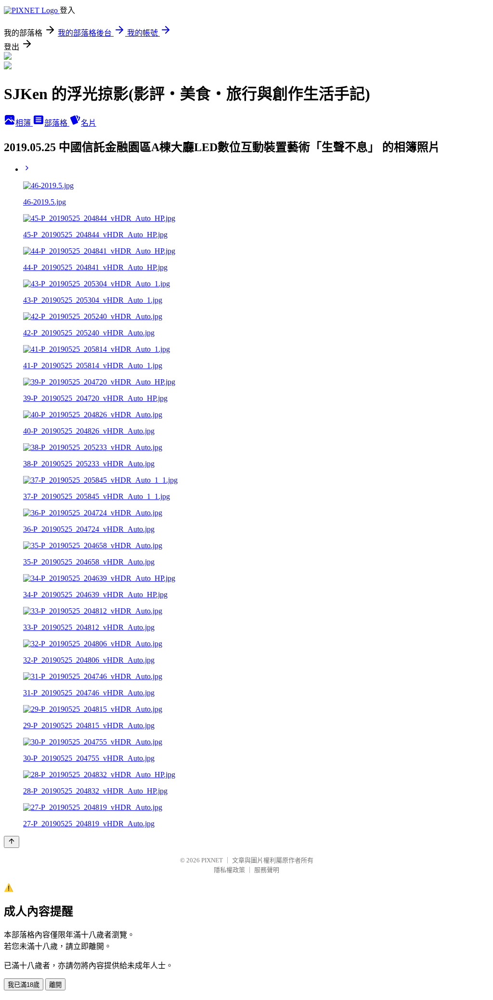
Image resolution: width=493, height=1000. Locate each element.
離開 (55, 984)
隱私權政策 (229, 869)
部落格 (56, 123)
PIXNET (212, 860)
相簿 (24, 123)
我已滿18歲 (23, 984)
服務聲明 (266, 869)
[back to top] (11, 842)
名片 (88, 123)
